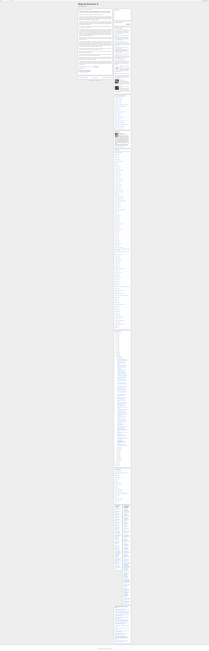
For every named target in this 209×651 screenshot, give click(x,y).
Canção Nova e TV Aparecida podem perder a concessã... (122, 375)
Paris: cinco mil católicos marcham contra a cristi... (121, 420)
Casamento (117, 166)
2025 (117, 334)
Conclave (116, 182)
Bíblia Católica (117, 475)
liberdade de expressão (119, 268)
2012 (117, 353)
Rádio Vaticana (117, 495)
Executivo (116, 231)
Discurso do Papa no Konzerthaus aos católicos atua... (122, 435)
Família (116, 232)
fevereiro (118, 459)
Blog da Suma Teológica (119, 117)
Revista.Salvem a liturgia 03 (118, 520)
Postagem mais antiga (107, 77)
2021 (117, 340)
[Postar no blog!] (95, 66)
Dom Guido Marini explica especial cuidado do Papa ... (122, 412)
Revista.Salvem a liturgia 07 (118, 509)
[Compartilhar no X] (96, 66)
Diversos (116, 207)
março (118, 457)
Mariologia (117, 275)
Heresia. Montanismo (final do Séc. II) (121, 29)
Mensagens (117, 277)
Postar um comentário (83, 72)
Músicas (116, 288)
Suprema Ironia (122, 79)
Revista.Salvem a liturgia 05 (118, 514)
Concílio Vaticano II (118, 181)
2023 (117, 337)
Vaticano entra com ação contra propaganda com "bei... (121, 395)
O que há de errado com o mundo (121, 295)
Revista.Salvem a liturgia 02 (118, 522)
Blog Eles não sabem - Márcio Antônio (121, 124)
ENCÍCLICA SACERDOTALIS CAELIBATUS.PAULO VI (127, 536)
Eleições (116, 218)
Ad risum (116, 157)
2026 (117, 333)
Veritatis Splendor (118, 500)
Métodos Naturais (118, 482)
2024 (117, 336)
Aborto (116, 156)
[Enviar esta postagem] (92, 66)
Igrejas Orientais (118, 254)
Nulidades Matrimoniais (119, 293)
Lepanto (116, 480)
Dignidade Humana (118, 191)
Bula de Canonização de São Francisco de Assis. (122, 378)
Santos (116, 313)
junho (118, 453)
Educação (116, 216)
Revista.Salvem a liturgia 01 (118, 525)
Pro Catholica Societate (119, 489)
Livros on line (117, 272)
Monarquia (117, 284)
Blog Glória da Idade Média (119, 106)
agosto (118, 450)
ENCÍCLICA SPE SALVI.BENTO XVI (127, 532)
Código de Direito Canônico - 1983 (127, 599)
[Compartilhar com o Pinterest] (98, 66)
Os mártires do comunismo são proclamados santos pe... (121, 380)
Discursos (116, 204)
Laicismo (116, 263)
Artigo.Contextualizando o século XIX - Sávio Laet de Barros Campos (121, 641)
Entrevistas (117, 222)
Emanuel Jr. (122, 133)
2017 (117, 346)
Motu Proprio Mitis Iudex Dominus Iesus (122, 286)
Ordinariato (117, 297)
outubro (118, 447)
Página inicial (95, 77)
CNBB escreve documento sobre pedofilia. (121, 405)
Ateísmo (116, 163)
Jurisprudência (117, 259)
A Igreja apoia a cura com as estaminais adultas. (122, 398)
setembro (119, 448)
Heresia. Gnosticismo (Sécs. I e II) (121, 60)
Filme (116, 234)
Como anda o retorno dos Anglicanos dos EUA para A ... (122, 383)
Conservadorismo (118, 184)
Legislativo (117, 265)
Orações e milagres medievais (120, 111)
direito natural (117, 202)
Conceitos (116, 177)
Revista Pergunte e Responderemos (121, 493)
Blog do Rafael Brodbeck (119, 127)
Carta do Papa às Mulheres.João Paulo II (127, 585)
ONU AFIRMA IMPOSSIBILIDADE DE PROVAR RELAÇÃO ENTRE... (121, 441)
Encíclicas (116, 220)
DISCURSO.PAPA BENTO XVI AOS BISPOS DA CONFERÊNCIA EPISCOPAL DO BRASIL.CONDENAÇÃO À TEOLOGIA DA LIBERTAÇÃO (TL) (127, 567)
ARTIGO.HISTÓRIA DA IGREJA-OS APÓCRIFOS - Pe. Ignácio (121, 634)
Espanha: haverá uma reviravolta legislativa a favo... (121, 362)
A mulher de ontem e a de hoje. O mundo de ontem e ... (122, 392)
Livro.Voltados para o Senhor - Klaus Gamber (117, 532)
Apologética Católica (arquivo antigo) (121, 104)
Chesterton (117, 172)
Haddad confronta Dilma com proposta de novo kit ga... (122, 366)
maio (118, 454)
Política (84, 68)
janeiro (118, 460)
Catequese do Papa (118, 170)
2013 (117, 352)
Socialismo (117, 315)
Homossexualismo (118, 247)
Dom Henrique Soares (119, 99)
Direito (116, 193)
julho (118, 451)
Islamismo (116, 256)
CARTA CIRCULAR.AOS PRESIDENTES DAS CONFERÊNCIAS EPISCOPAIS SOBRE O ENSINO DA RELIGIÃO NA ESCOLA (127, 592)
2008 (117, 465)
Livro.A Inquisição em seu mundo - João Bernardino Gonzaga (122, 631)
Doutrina (116, 211)
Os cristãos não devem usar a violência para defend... (122, 373)
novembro (119, 358)
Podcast (116, 300)
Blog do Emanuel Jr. (88, 4)
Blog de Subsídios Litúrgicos (120, 120)
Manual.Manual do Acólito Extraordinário (117, 528)
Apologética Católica (118, 97)
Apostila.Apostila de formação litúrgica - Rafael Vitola (118, 567)
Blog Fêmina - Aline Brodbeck (120, 126)
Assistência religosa (118, 161)
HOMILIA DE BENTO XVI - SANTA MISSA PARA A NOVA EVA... (122, 429)
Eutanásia (116, 227)
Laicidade (116, 261)
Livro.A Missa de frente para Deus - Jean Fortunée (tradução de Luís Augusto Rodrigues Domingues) (118, 554)
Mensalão (116, 279)
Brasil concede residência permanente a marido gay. (122, 389)
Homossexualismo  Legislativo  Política (122, 251)
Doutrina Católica (118, 477)
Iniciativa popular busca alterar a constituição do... (122, 438)
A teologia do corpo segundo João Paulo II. (122, 422)
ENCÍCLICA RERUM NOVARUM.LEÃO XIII (127, 540)
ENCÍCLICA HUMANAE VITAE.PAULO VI (127, 548)
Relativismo (117, 309)
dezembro (119, 356)
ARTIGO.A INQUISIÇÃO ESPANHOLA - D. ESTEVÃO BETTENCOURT (122, 623)
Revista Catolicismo (118, 491)
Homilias (116, 245)
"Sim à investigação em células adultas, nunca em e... (122, 427)
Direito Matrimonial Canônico (120, 200)
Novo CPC (117, 291)
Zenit (116, 502)
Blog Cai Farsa (117, 108)
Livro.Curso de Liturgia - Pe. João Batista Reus (117, 542)
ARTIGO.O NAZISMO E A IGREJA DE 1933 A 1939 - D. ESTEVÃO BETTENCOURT (122, 612)
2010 (117, 462)
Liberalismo (117, 266)
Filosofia (116, 236)
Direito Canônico (118, 195)
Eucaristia (116, 225)
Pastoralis (116, 486)
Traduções (117, 322)
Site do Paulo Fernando (119, 498)
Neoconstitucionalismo (119, 290)
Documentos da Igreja (119, 209)
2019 (117, 343)
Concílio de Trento (118, 179)
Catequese (117, 168)
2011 (117, 355)
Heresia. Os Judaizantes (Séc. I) (120, 41)
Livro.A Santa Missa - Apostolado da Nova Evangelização (117, 547)
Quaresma (117, 306)
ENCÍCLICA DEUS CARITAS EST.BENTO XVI (127, 552)
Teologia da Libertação (119, 320)
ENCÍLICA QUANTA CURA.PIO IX (126, 523)
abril (118, 456)
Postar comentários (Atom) (96, 80)
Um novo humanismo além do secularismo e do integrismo (122, 360)
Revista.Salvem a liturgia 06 (118, 512)
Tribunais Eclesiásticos (119, 324)
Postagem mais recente (83, 77)
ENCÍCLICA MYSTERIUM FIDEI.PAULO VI (127, 544)
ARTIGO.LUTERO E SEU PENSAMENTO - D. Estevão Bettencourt (122, 615)
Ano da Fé (117, 159)
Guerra (116, 238)
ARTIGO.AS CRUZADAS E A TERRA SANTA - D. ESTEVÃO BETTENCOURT (122, 620)
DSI (115, 213)
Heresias (116, 240)
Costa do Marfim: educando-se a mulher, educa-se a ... (122, 410)
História (116, 241)
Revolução (117, 311)
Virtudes (116, 327)
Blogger (111, 648)
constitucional (117, 186)
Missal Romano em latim (126, 526)
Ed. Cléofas (117, 479)
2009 (117, 464)
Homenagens (117, 243)
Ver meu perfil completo (119, 146)
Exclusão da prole (118, 229)
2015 (117, 349)
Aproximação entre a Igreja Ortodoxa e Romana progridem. (121, 48)
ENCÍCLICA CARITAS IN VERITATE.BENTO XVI (127, 556)
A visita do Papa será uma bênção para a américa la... (122, 403)
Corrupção (117, 188)
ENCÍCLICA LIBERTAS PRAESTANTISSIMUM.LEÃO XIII (127, 511)
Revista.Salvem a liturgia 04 (118, 517)
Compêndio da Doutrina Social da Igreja (126, 560)
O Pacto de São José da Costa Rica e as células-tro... (122, 387)
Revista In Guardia (118, 102)
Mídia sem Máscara (118, 484)
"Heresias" (117, 154)
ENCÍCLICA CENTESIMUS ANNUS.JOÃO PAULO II (126, 519)
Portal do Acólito (118, 113)
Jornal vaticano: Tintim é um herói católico (122, 424)
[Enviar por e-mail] (94, 66)
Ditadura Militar (117, 206)
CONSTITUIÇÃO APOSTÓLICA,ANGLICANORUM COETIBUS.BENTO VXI (127, 581)
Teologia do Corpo (118, 101)
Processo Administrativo (119, 304)
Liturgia (116, 270)
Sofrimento (117, 318)
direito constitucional (118, 197)
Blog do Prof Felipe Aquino (119, 122)
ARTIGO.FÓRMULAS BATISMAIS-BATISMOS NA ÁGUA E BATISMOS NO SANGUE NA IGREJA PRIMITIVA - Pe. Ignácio (121, 637)
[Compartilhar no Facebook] (97, 66)
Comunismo (117, 175)
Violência (116, 325)
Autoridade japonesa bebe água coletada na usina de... (122, 445)
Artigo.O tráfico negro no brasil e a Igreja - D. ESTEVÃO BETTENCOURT (122, 610)
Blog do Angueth (118, 115)
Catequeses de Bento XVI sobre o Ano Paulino (127, 602)
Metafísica (116, 281)
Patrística (116, 299)
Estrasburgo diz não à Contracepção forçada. (121, 370)
